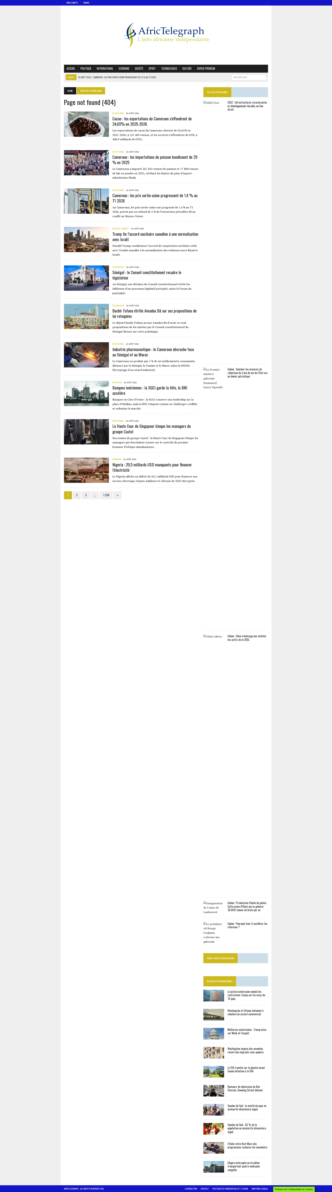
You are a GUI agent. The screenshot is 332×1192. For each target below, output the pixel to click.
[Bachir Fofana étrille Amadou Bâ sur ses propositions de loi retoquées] (86, 327)
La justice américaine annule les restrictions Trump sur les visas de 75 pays (246, 995)
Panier (86, 2)
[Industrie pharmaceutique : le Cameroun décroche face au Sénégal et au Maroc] (86, 365)
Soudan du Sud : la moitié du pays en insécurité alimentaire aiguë (247, 1107)
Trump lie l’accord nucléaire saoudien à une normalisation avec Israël (155, 236)
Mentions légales (260, 1188)
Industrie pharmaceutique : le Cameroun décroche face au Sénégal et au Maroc (153, 352)
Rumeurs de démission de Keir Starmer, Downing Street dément (245, 1088)
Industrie (118, 344)
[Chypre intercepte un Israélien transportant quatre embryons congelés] (213, 1170)
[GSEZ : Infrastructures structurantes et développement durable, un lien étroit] (213, 358)
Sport (152, 68)
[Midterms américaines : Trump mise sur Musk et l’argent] (213, 1037)
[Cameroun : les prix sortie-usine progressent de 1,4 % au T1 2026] (86, 211)
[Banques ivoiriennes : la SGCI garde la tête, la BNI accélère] (86, 404)
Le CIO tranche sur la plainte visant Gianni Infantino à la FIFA (246, 1069)
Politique (85, 68)
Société (139, 68)
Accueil (71, 68)
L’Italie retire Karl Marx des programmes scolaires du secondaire (247, 1145)
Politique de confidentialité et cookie (230, 1188)
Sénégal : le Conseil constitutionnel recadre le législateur (146, 275)
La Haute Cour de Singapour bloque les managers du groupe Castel (151, 428)
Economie (124, 68)
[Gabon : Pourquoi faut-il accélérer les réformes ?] (213, 942)
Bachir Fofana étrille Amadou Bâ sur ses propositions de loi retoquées (154, 313)
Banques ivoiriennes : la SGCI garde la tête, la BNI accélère (149, 390)
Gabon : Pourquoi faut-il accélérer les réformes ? (247, 925)
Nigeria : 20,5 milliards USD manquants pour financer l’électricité (152, 467)
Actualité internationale (220, 981)
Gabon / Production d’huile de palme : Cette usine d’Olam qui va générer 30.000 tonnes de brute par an (247, 906)
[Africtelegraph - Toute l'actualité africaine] (166, 35)
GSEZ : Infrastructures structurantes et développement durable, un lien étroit (247, 106)
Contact (205, 1188)
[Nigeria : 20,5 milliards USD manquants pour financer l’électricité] (86, 480)
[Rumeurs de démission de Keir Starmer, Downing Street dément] (213, 1094)
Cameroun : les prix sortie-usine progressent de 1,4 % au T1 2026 (154, 198)
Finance (117, 382)
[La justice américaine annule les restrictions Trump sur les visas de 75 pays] (213, 999)
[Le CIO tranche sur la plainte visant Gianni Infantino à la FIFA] (213, 1075)
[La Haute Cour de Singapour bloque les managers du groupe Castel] (86, 442)
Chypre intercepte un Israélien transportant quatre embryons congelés (244, 1166)
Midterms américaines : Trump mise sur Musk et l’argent (247, 1031)
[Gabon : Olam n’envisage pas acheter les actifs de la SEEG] (213, 891)
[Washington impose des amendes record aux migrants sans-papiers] (213, 1056)
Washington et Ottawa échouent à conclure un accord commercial (246, 1012)
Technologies (169, 68)
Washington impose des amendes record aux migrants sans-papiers (246, 1050)
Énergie (116, 459)
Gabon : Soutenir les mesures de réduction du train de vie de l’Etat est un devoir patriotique (248, 373)
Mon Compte (72, 2)
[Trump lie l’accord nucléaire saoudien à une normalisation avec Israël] (86, 250)
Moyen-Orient (120, 228)
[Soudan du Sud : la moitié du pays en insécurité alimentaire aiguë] (213, 1113)
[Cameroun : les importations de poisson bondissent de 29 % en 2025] (86, 173)
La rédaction (191, 1188)
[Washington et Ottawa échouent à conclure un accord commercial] (213, 1018)
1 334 (106, 495)
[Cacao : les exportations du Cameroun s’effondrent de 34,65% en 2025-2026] (86, 134)
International (105, 68)
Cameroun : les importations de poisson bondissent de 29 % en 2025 (154, 159)
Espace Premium (206, 68)
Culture (187, 68)
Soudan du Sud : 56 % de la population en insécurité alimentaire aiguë (247, 1128)
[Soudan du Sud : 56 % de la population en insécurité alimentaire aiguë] (213, 1132)
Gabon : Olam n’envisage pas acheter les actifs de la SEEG (247, 638)
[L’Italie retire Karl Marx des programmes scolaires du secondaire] (213, 1151)
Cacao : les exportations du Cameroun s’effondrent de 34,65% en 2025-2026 (152, 121)
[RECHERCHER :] (249, 77)
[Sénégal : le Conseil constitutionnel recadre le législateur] (86, 288)
